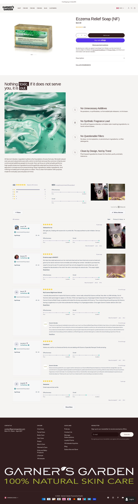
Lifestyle (40, 455)
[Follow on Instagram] (113, 498)
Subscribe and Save (71, 449)
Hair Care (40, 438)
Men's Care (41, 444)
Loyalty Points (69, 440)
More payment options (100, 45)
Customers (52, 8)
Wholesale (41, 458)
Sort (109, 219)
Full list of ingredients (83, 65)
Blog (45, 8)
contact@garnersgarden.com (15, 429)
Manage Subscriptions (69, 436)
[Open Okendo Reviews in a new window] (118, 207)
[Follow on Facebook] (108, 498)
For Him (32, 8)
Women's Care (42, 447)
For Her (25, 8)
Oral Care (40, 429)
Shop (19, 8)
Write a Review (119, 213)
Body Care (40, 435)
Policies (67, 429)
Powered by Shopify (77, 496)
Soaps (39, 441)
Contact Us (68, 432)
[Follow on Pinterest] (118, 498)
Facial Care (41, 432)
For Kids (39, 8)
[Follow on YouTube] (123, 498)
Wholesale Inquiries (71, 443)
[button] (29, 190)
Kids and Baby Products (42, 451)
